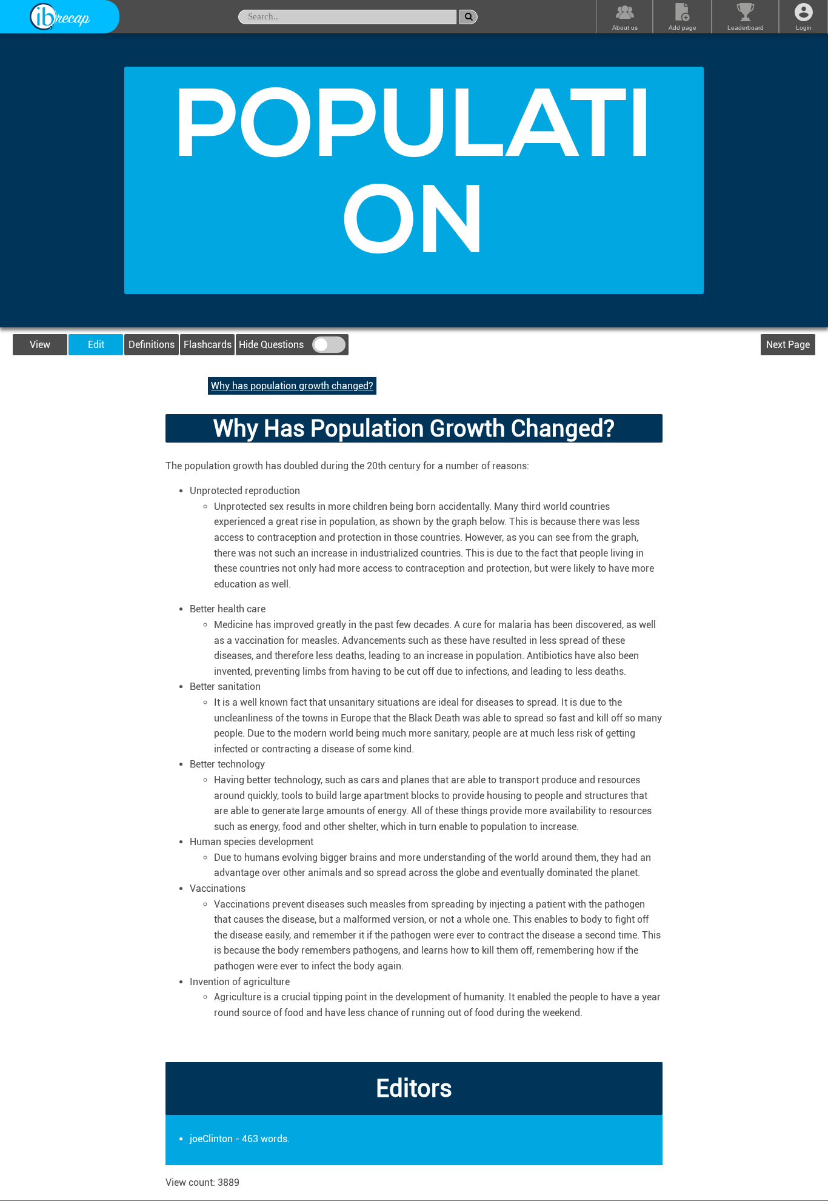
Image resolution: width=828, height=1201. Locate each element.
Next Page (788, 344)
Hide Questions (272, 344)
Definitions (152, 344)
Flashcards (208, 344)
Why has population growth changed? (292, 386)
